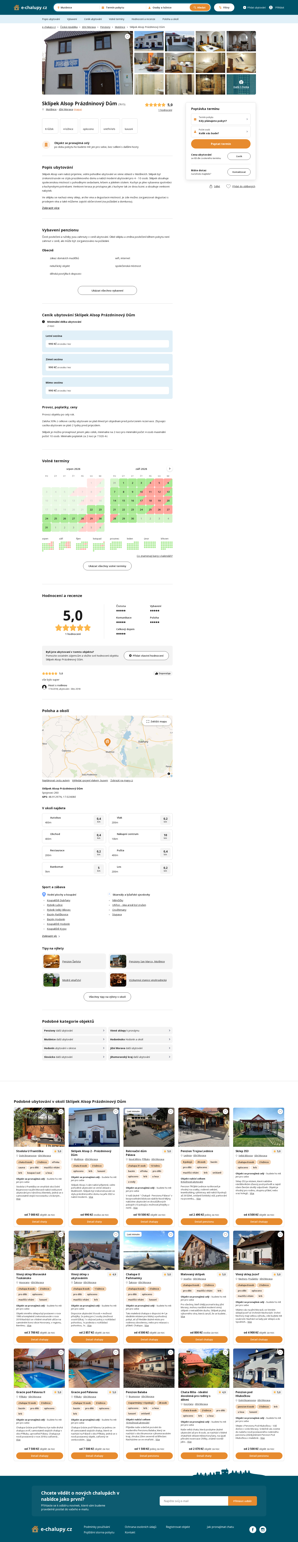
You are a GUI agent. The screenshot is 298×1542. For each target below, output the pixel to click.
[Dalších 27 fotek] (258, 1368)
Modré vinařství (71, 980)
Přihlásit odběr (242, 1501)
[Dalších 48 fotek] (149, 1250)
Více (18, 1198)
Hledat (201, 7)
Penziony (105, 27)
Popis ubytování (51, 19)
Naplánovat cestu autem (56, 780)
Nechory (243, 1278)
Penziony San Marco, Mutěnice (147, 961)
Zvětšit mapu (159, 721)
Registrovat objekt (178, 1527)
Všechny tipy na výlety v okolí (107, 996)
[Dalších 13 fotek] (94, 1127)
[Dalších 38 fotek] (203, 1250)
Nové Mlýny (135, 1159)
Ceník (239, 156)
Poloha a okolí (170, 19)
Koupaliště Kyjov (57, 928)
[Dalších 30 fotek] (39, 1127)
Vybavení (72, 19)
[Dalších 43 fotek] (203, 1368)
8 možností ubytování (192, 1181)
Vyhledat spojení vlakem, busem (90, 780)
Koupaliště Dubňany (58, 900)
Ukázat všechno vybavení (107, 290)
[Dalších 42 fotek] (258, 1127)
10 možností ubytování (137, 1422)
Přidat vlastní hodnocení (148, 655)
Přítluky (146, 1159)
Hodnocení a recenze (143, 19)
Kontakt (130, 1532)
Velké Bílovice (246, 1155)
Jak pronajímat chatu (220, 1527)
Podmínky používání (97, 1527)
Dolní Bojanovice (28, 1155)
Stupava (117, 914)
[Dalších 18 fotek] (94, 1368)
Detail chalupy (149, 1221)
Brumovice (134, 1396)
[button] (107, 742)
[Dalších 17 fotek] (149, 1368)
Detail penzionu (204, 1221)
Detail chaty (39, 1221)
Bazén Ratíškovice (57, 914)
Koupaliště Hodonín (58, 924)
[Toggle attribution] (169, 774)
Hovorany (24, 1282)
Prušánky (253, 1278)
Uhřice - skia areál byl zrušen (129, 905)
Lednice (188, 1155)
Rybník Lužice (55, 905)
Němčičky (117, 900)
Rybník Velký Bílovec (59, 909)
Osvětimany (119, 909)
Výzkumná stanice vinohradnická (148, 980)
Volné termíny (116, 19)
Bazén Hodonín (56, 919)
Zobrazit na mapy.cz (121, 780)
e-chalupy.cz (49, 27)
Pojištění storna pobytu (99, 1532)
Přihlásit (279, 7)
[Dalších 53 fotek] (149, 1127)
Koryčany (188, 1404)
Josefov (188, 1278)
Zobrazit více (50, 208)
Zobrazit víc (49, 936)
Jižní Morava (89, 27)
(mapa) (78, 109)
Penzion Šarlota (71, 961)
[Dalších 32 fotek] (258, 1250)
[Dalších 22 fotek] (39, 1250)
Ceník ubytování (93, 19)
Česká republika (69, 27)
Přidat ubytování (256, 7)
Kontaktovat (239, 171)
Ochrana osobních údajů (140, 1527)
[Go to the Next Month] (170, 468)
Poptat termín (221, 144)
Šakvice (78, 1282)
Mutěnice (120, 27)
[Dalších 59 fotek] (203, 1127)
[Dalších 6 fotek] (94, 1250)
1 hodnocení (165, 110)
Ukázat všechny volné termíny (107, 566)
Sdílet (217, 186)
